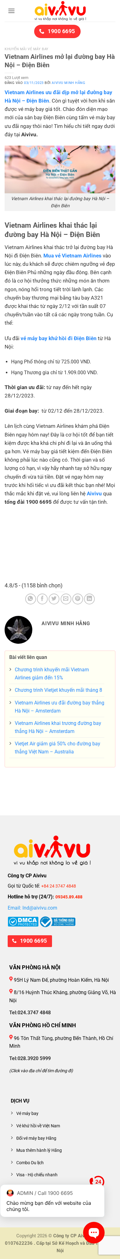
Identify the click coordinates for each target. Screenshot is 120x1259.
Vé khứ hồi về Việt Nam (38, 1126)
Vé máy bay (27, 1113)
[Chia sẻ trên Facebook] (42, 599)
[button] (11, 10)
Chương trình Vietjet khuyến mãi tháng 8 (58, 690)
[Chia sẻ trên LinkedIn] (89, 599)
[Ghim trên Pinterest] (77, 599)
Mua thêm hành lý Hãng (39, 1150)
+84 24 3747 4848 (58, 886)
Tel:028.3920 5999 (30, 1058)
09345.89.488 (68, 896)
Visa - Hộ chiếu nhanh (37, 1175)
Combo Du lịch (30, 1162)
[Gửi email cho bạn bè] (66, 599)
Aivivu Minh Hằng (68, 83)
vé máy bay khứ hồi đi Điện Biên (59, 338)
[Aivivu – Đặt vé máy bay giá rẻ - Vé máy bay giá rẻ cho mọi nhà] (60, 11)
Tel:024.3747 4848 (30, 1013)
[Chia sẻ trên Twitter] (54, 599)
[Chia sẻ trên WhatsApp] (30, 599)
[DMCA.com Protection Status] (23, 921)
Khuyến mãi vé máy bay (27, 49)
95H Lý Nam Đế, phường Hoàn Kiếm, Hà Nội (61, 980)
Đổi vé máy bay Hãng (36, 1138)
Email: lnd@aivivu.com (32, 908)
